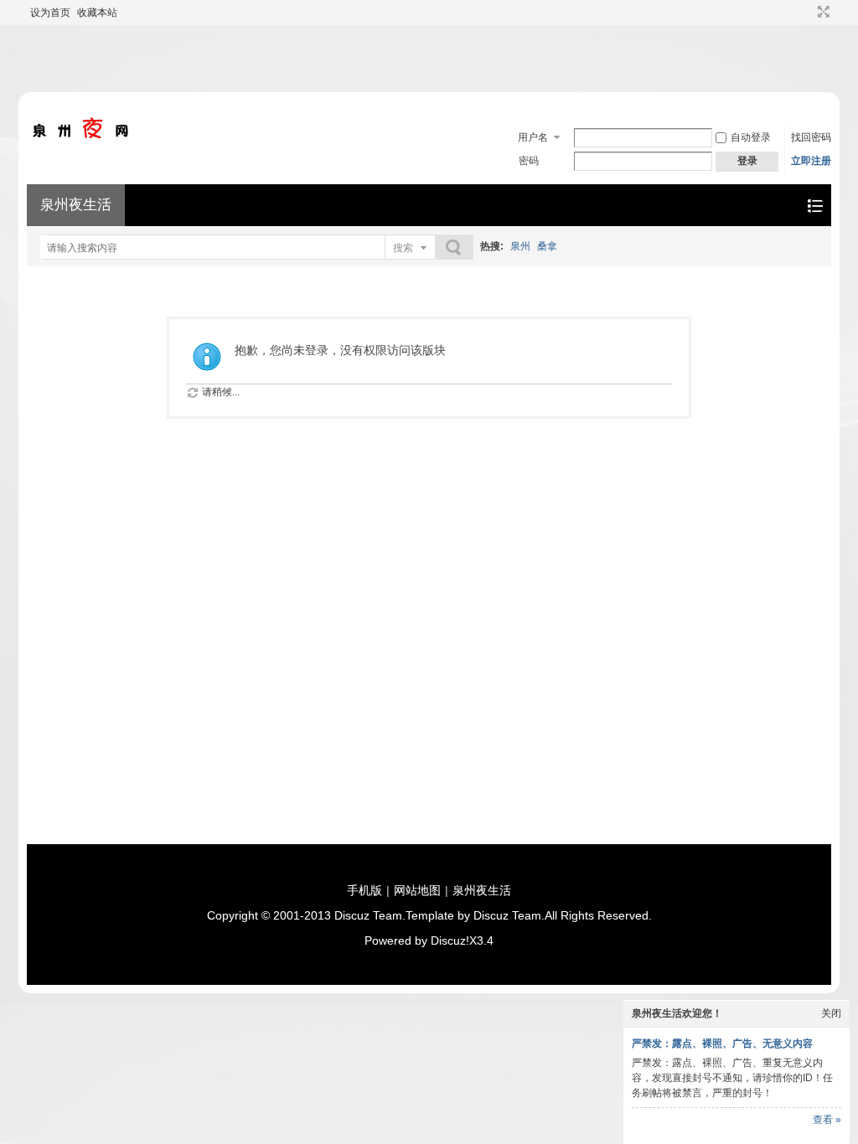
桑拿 (547, 246)
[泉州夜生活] (81, 136)
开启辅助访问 (808, 11)
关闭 (831, 1013)
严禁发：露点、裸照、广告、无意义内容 (722, 1043)
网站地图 (417, 890)
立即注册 (811, 161)
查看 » (827, 1120)
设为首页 (50, 12)
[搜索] (454, 247)
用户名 (533, 137)
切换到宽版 (821, 11)
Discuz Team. (370, 915)
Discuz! (450, 940)
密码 (529, 161)
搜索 (403, 248)
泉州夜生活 (75, 205)
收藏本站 (97, 12)
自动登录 (751, 137)
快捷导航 (815, 205)
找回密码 (811, 137)
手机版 (364, 890)
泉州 (520, 246)
